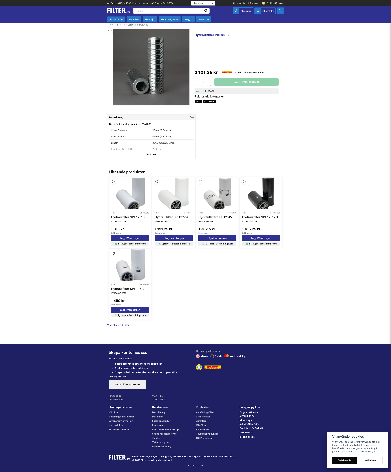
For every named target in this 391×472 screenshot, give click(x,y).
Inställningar (370, 460)
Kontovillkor (116, 425)
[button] (110, 31)
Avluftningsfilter (205, 412)
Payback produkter (207, 433)
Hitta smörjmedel (169, 19)
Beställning (158, 412)
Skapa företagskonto (127, 384)
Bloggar (188, 19)
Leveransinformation (121, 420)
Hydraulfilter (209, 101)
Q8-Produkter (204, 437)
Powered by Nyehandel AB (195, 465)
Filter (119, 24)
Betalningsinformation (122, 416)
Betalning (157, 416)
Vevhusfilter (203, 429)
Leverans (157, 425)
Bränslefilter (203, 416)
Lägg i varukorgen (130, 238)
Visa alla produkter (118, 325)
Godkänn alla (344, 460)
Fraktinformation (119, 429)
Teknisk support (161, 442)
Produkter (117, 20)
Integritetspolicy (161, 446)
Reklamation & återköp (165, 429)
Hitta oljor (150, 19)
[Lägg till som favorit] (265, 10)
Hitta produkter (161, 420)
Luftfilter (201, 420)
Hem (111, 24)
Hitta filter (134, 19)
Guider (156, 437)
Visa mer (151, 154)
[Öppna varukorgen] (280, 11)
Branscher (204, 19)
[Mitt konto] (243, 10)
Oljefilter (201, 425)
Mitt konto (115, 412)
